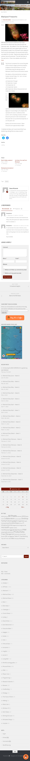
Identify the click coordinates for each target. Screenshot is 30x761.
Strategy (5, 693)
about (2, 516)
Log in (4, 733)
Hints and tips (6, 643)
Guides (4, 636)
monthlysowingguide (7, 530)
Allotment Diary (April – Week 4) (11, 399)
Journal (4, 655)
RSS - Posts (4, 571)
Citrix (2, 518)
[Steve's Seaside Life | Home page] (10, 2)
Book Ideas (5, 606)
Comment (5, 247)
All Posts (4, 12)
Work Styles (6, 712)
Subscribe (4, 312)
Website (5, 264)
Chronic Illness (6, 613)
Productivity (19, 532)
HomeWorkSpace (14, 523)
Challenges (5, 609)
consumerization (18, 518)
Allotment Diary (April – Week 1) (11, 410)
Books (26, 516)
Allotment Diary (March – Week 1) (11, 433)
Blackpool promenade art (7, 168)
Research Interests (8, 681)
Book (4, 602)
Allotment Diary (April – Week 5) (11, 393)
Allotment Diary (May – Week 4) (11, 381)
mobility (15, 527)
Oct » (22, 507)
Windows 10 (6, 708)
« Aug (7, 507)
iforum (21, 523)
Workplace (17, 538)
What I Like (5, 704)
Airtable (5, 583)
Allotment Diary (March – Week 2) (11, 427)
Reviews (3, 536)
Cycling (4, 617)
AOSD (23, 516)
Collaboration (9, 518)
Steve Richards (7, 20)
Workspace (22, 538)
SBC (6, 536)
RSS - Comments (5, 573)
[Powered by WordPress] (9, 755)
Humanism (5, 647)
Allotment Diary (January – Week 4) (12, 462)
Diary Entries (6, 621)
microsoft (5, 527)
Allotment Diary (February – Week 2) (12, 450)
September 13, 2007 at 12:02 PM (15, 215)
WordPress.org (7, 745)
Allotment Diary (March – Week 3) (11, 422)
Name (5, 258)
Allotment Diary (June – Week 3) (11, 375)
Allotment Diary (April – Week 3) (11, 404)
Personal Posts (7, 666)
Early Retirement (7, 624)
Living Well (5, 659)
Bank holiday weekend (6, 160)
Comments (7, 208)
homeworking (4, 523)
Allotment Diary (7, 594)
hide (4, 640)
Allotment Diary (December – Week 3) (12, 474)
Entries (6, 737)
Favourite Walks (7, 628)
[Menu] (28, 2)
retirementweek (22, 534)
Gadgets (5, 632)
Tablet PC (17, 536)
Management (21, 525)
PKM (24, 530)
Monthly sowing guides (9, 662)
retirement (17, 534)
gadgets (15, 521)
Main (18, 525)
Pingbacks (18, 208)
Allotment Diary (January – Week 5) (12, 456)
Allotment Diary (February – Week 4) (12, 439)
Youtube (5, 723)
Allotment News (7, 598)
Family (6, 181)
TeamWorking (24, 536)
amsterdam (19, 516)
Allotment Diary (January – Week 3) (12, 468)
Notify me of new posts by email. (13, 273)
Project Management (7, 534)
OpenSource (18, 530)
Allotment (5, 590)
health (25, 521)
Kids (11, 525)
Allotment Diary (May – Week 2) (11, 387)
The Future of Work (8, 697)
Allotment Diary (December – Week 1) (12, 479)
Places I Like (6, 674)
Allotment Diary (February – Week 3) (12, 445)
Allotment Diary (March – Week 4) (11, 416)
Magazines (15, 525)
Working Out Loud (7, 715)
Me (25, 525)
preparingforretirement (7, 532)
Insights (5, 651)
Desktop (24, 518)
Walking (5, 700)
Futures (9, 521)
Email (17, 258)
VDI (9, 538)
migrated (11, 527)
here (2, 60)
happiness (21, 521)
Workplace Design (7, 719)
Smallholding (6, 689)
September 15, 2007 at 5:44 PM (20, 225)
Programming (6, 678)
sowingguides (10, 536)
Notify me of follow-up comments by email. (16, 269)
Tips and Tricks (4, 538)
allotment (6, 516)
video (12, 538)
